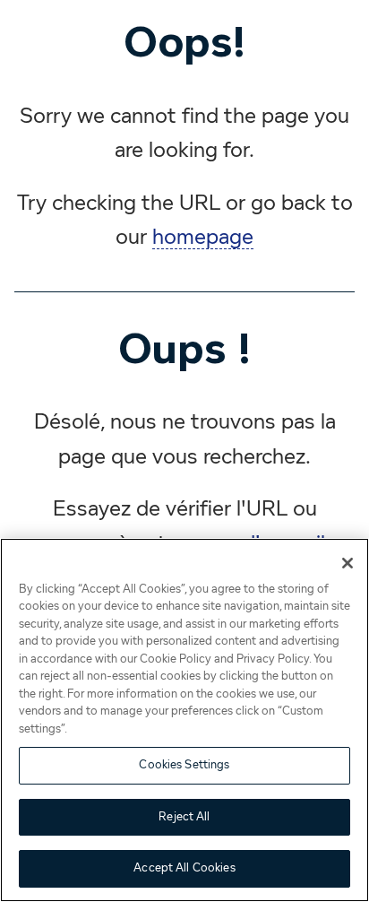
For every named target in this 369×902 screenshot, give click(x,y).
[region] (184, 720)
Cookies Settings (184, 765)
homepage (202, 237)
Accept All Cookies (184, 868)
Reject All (184, 817)
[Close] (347, 563)
